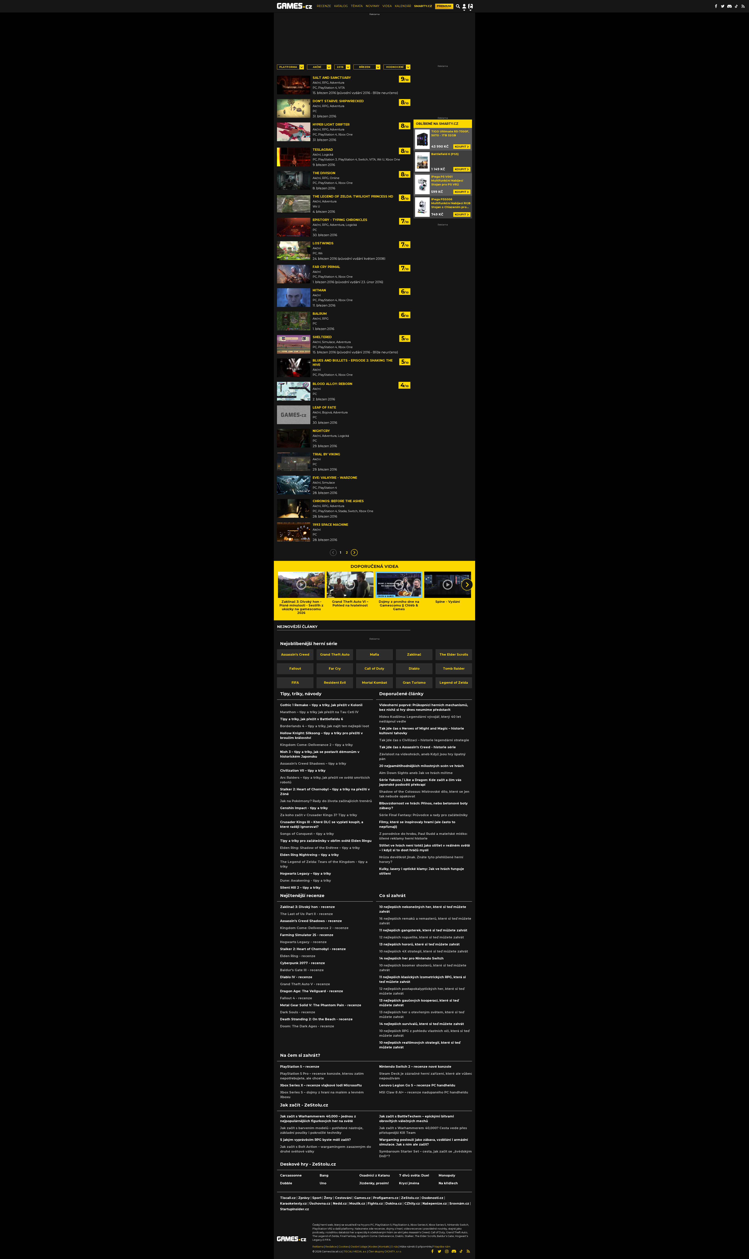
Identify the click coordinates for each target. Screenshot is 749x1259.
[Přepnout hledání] (458, 6)
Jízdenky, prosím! (374, 1183)
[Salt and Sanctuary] (293, 85)
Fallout (295, 668)
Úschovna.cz (319, 1203)
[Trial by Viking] (293, 461)
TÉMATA (357, 6)
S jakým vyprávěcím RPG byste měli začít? (315, 1140)
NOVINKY (372, 6)
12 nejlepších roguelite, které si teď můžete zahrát (421, 937)
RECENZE (324, 6)
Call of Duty (374, 668)
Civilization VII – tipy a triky (303, 770)
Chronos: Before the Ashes (338, 501)
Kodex (373, 1246)
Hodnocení (394, 67)
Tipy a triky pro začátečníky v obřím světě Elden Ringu (326, 841)
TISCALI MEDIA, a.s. (355, 1251)
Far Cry (335, 668)
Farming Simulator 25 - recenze (306, 935)
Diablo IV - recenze (296, 977)
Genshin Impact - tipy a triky (304, 808)
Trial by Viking (326, 454)
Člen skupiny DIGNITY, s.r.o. (385, 1251)
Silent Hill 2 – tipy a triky (300, 887)
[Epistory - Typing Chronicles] (293, 227)
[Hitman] (293, 297)
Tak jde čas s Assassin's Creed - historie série (417, 747)
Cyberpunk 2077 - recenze (302, 963)
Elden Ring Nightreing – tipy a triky (309, 855)
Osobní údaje (359, 1246)
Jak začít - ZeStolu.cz (304, 1104)
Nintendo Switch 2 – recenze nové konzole (415, 1066)
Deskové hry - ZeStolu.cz (308, 1164)
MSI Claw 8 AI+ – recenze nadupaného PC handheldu (423, 1092)
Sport (316, 1198)
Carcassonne (291, 1175)
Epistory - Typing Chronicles (340, 220)
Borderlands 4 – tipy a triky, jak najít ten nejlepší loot (324, 726)
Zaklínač (414, 654)
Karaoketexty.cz (293, 1203)
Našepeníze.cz (434, 1203)
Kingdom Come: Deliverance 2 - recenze (314, 928)
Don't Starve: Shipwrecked (338, 101)
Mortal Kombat (374, 682)
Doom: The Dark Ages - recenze (307, 1026)
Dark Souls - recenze (297, 1012)
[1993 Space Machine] (293, 532)
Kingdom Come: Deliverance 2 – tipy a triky (316, 745)
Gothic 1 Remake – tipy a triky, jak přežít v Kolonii (321, 705)
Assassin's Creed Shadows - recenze (311, 921)
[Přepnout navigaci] (464, 6)
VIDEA (387, 6)
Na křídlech (448, 1183)
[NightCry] (293, 438)
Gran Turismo (414, 682)
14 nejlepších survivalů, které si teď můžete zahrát (421, 1024)
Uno (323, 1183)
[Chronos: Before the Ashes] (293, 508)
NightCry (321, 431)
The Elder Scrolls (453, 654)
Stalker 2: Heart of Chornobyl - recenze (313, 949)
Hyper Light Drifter (331, 124)
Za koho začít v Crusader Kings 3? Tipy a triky (318, 815)
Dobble (286, 1183)
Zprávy (304, 1198)
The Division (324, 173)
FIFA (295, 682)
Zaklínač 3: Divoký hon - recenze (307, 907)
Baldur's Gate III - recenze (302, 970)
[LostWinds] (293, 250)
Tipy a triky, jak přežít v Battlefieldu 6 (311, 719)
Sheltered (322, 337)
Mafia (374, 654)
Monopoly (447, 1175)
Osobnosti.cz (432, 1198)
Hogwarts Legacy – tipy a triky (305, 873)
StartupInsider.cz (294, 1209)
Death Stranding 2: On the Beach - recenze (316, 1019)
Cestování (343, 1198)
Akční (317, 67)
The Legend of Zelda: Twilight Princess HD (353, 196)
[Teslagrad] (293, 157)
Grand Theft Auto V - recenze (305, 984)
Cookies (344, 1246)
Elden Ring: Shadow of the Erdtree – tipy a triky (320, 848)
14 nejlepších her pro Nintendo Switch (411, 958)
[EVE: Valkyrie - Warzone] (293, 485)
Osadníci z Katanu (374, 1175)
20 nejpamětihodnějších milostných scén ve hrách (421, 766)
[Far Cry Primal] (293, 274)
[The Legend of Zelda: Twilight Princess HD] (293, 203)
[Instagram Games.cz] (447, 1251)
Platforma (288, 67)
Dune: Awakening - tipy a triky (305, 880)
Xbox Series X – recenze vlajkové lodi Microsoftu (321, 1085)
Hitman (319, 290)
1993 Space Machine (330, 525)
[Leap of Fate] (293, 414)
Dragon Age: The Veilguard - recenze (311, 991)
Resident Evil (335, 682)
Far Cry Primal (326, 267)
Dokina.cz (393, 1203)
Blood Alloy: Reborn (332, 384)
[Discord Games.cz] (729, 6)
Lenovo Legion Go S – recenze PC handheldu (417, 1085)
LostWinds (323, 243)
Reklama (318, 1246)
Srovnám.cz (459, 1203)
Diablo (414, 668)
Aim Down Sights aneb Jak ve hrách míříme (416, 773)
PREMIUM (444, 6)
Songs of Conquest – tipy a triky (307, 834)
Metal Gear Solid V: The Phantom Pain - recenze (320, 1005)
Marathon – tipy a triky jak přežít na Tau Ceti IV (319, 712)
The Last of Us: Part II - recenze (306, 914)
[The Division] (293, 180)
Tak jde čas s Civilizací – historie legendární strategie (424, 740)
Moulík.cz (357, 1203)
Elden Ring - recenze (297, 956)
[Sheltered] (293, 344)
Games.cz (362, 1198)
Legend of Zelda (454, 682)
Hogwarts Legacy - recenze (303, 942)
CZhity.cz (412, 1203)
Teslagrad (323, 150)
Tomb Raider (454, 668)
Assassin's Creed (295, 654)
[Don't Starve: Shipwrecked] (293, 108)
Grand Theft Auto (335, 654)
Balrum (320, 314)
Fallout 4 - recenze (296, 998)
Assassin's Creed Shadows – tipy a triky (313, 763)
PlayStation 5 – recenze (299, 1066)
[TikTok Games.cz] (736, 6)
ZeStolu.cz (410, 1198)
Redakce (331, 1246)
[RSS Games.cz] (743, 6)
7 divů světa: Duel (414, 1175)
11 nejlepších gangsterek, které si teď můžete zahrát (423, 930)
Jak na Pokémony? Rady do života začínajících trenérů (326, 801)
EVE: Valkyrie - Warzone (335, 478)
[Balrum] (293, 321)
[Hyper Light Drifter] (293, 131)
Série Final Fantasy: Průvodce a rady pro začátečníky (423, 815)
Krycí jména (409, 1183)
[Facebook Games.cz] (716, 6)
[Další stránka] (354, 552)
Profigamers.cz (385, 1198)
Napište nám (442, 1246)
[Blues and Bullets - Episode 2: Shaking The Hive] (293, 367)
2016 (340, 67)
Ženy (328, 1198)
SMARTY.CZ (423, 6)
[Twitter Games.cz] (723, 6)
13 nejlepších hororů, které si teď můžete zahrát (419, 944)
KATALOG (341, 6)
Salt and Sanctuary (332, 78)
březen (364, 67)
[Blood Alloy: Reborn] (293, 391)
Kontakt (384, 1246)
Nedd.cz (340, 1203)
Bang (324, 1175)
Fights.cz (375, 1203)
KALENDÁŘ (403, 6)
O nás (394, 1246)
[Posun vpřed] (467, 584)
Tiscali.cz (288, 1198)
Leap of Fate (324, 407)
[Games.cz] (294, 6)
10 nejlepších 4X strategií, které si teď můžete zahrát (423, 951)
